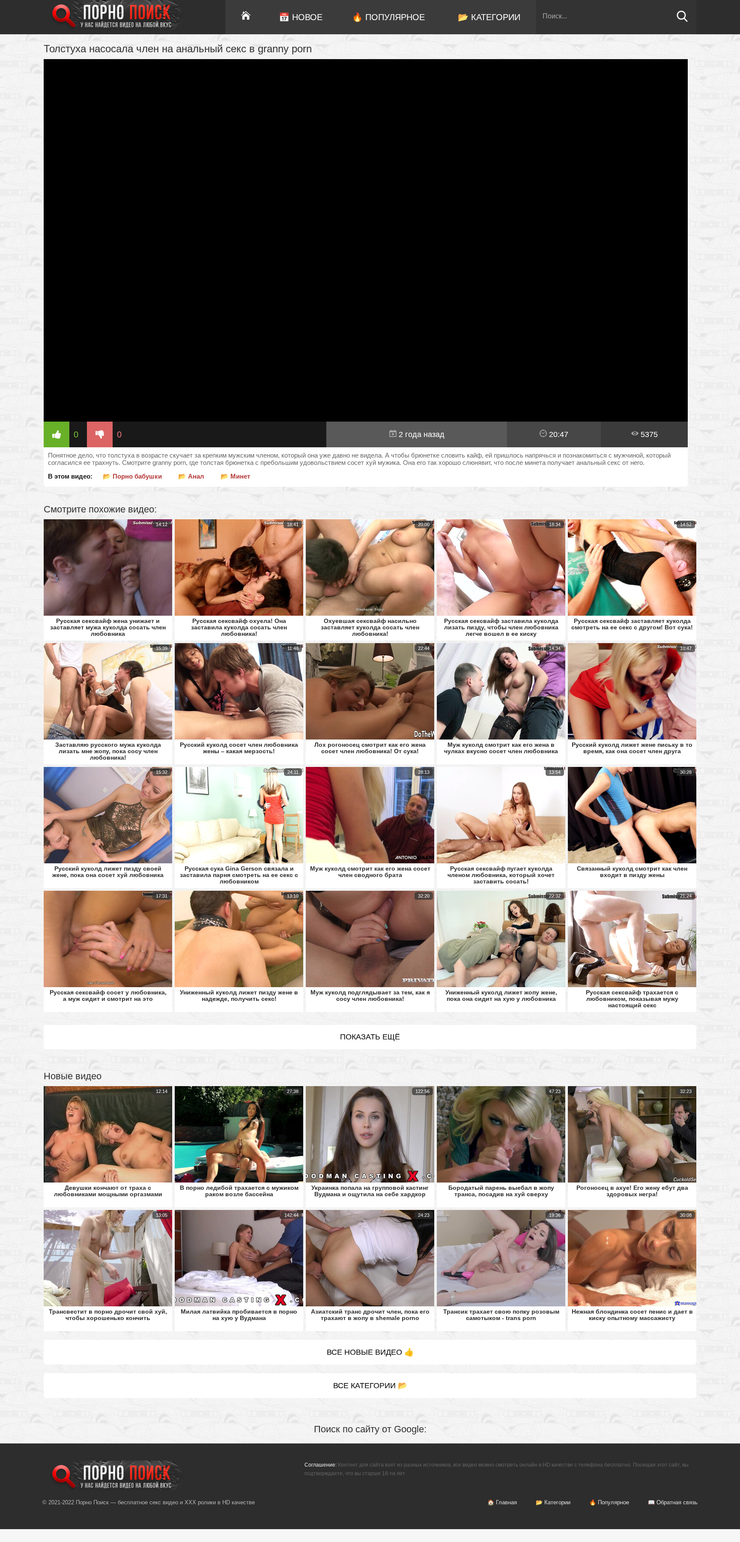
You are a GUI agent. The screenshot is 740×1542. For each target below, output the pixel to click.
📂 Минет (235, 476)
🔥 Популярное (388, 17)
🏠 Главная (502, 1502)
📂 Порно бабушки (132, 476)
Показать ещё (370, 1037)
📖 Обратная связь (673, 1502)
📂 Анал (191, 476)
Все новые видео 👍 (370, 1352)
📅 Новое (300, 17)
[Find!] (682, 20)
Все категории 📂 (370, 1385)
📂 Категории (489, 17)
